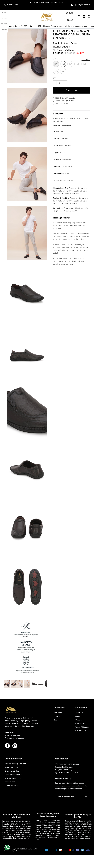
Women (5, 23)
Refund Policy (80, 731)
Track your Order (11, 767)
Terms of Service (82, 727)
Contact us (80, 723)
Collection (58, 716)
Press (77, 716)
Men (2, 23)
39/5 (56, 64)
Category (4, 29)
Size (54, 59)
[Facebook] (7, 745)
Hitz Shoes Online (68, 43)
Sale (55, 720)
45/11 (63, 71)
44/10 (56, 71)
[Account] (84, 17)
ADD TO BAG (73, 90)
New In (4, 12)
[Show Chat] (7, 847)
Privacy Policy (10, 782)
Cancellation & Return (14, 774)
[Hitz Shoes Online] (47, 17)
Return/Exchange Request (15, 764)
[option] (47, 2)
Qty (54, 78)
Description (58, 114)
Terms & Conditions (13, 778)
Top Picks (4, 18)
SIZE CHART (86, 59)
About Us (79, 712)
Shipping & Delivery (13, 771)
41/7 (70, 64)
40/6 (63, 64)
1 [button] (45, 7)
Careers (78, 720)
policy (77, 250)
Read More (30, 726)
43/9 (84, 64)
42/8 (77, 64)
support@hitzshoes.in (82, 5)
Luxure (69, 13)
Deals (70, 20)
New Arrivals (58, 712)
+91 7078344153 (13, 735)
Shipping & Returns (61, 218)
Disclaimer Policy (11, 785)
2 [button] (48, 7)
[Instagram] (14, 745)
